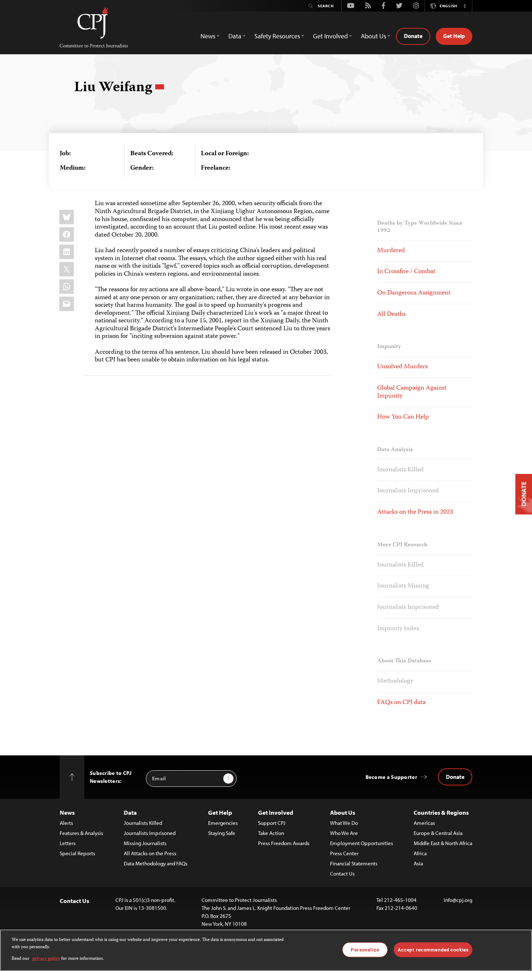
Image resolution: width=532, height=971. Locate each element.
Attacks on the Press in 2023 (415, 512)
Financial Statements (353, 863)
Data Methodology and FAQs (155, 863)
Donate (413, 35)
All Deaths (391, 314)
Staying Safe (221, 833)
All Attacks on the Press (150, 853)
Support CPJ (272, 822)
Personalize (365, 949)
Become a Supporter (391, 776)
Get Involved (275, 812)
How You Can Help (403, 417)
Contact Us (342, 873)
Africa (420, 853)
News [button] (207, 36)
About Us (342, 812)
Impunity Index (398, 628)
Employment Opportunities (361, 843)
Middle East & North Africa (443, 843)
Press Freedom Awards (283, 843)
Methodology (395, 681)
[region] (266, 950)
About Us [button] (373, 36)
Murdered (391, 250)
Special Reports (77, 853)
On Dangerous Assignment (414, 293)
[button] (464, 6)
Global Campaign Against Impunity (412, 392)
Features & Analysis (81, 833)
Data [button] (234, 36)
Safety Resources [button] (277, 36)
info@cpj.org (458, 899)
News (67, 812)
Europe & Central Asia (438, 833)
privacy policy (46, 959)
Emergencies (223, 822)
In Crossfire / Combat (406, 271)
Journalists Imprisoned (408, 491)
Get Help (454, 35)
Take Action (271, 833)
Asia (418, 863)
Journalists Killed (400, 470)
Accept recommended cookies (433, 949)
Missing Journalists (145, 843)
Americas (424, 822)
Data (130, 812)
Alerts (66, 822)
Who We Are (344, 833)
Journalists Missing (403, 586)
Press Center (344, 853)
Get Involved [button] (330, 36)
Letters (68, 843)
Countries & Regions (441, 812)
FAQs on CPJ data (401, 702)
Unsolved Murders (402, 366)
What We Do (344, 822)
